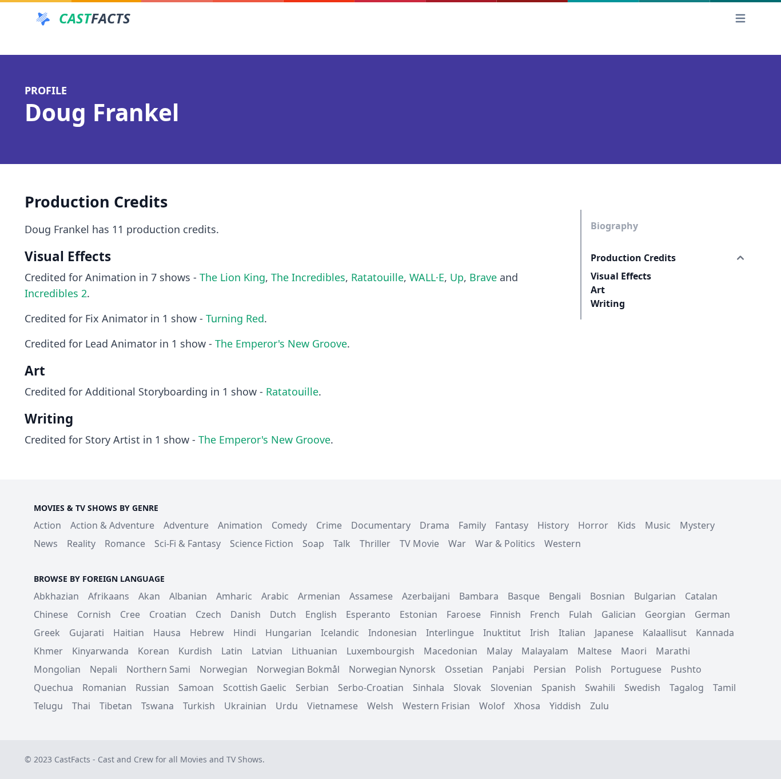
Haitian (128, 632)
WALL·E (426, 277)
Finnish (505, 614)
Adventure (186, 525)
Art (598, 289)
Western (562, 543)
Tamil (724, 687)
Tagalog (687, 687)
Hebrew (207, 632)
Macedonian (450, 651)
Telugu (48, 706)
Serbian (312, 687)
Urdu (287, 706)
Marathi (673, 651)
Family (472, 525)
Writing (608, 303)
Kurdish (195, 651)
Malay (499, 651)
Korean (153, 651)
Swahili (600, 687)
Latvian (267, 651)
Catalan (701, 596)
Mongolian (57, 669)
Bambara (479, 596)
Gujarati (86, 632)
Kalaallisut (665, 632)
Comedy (289, 525)
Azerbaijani (426, 596)
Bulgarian (655, 596)
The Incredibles (308, 277)
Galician (618, 614)
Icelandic (340, 632)
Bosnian (607, 596)
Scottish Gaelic (254, 687)
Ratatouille (377, 277)
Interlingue (450, 632)
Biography (614, 225)
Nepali (103, 669)
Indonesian (392, 632)
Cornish (94, 614)
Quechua (53, 687)
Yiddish (565, 706)
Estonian (418, 614)
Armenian (319, 596)
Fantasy (511, 525)
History (553, 525)
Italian (572, 632)
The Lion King (232, 277)
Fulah (580, 614)
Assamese (371, 596)
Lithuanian (314, 651)
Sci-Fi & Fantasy (187, 543)
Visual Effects (621, 276)
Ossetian (464, 669)
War (457, 543)
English (321, 614)
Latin (231, 651)
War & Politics (505, 543)
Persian (549, 669)
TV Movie (419, 543)
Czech (208, 614)
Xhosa (527, 706)
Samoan (196, 687)
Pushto (686, 669)
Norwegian (224, 669)
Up (457, 277)
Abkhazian (56, 596)
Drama (434, 525)
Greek (47, 632)
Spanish (558, 687)
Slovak (467, 687)
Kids (626, 525)
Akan (149, 596)
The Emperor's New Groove (281, 343)
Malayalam (544, 651)
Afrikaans (108, 596)
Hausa (167, 632)
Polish (588, 669)
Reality (81, 543)
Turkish (199, 706)
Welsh (380, 706)
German (712, 614)
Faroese (464, 614)
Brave (483, 277)
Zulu (599, 706)
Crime (329, 525)
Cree (130, 614)
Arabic (275, 596)
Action (47, 525)
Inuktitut (502, 632)
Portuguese (636, 669)
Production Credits (633, 257)
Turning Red (235, 318)
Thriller (375, 543)
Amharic (234, 596)
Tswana (157, 706)
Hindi (244, 632)
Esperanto (368, 614)
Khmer (48, 651)
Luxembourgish (380, 651)
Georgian (665, 614)
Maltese (594, 651)
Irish (539, 632)
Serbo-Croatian (371, 687)
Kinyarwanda (100, 651)
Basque (524, 596)
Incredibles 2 (56, 293)
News (46, 543)
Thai (81, 706)
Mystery (697, 525)
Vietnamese (332, 706)
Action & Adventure (112, 525)
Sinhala (428, 687)
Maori (634, 651)
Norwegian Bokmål (298, 669)
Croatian (167, 614)
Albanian (188, 596)
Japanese (614, 632)
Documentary (381, 525)
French (545, 614)
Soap (313, 543)
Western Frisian (436, 706)
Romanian (104, 687)
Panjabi (508, 669)
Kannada (715, 632)
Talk (341, 543)
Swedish (642, 687)
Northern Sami (158, 669)
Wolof (492, 706)
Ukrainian (245, 706)
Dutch (283, 614)
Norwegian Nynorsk (392, 669)
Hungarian (288, 632)
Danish (245, 614)
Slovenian (511, 687)
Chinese (51, 614)
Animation (240, 525)
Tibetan (115, 706)
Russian (152, 687)
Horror (593, 525)
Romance (125, 543)
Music (658, 525)
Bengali (565, 596)
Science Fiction (261, 543)
